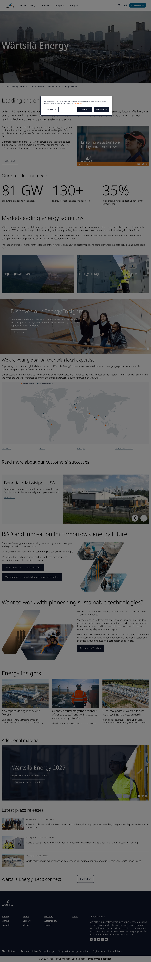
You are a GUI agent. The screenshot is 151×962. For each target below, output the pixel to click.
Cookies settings (51, 109)
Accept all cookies (101, 109)
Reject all (85, 109)
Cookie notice (79, 103)
